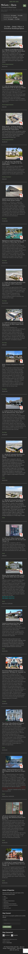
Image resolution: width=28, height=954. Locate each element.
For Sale (20, 15)
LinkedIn (15, 935)
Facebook (7, 935)
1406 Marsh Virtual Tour (8, 598)
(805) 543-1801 (14, 1)
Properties (6, 9)
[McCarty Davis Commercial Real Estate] (8, 5)
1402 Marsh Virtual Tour (8, 596)
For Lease (13, 15)
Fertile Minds (9, 942)
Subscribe (7, 926)
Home (2, 9)
